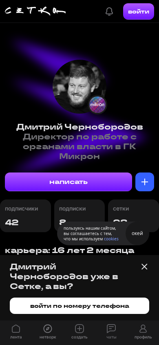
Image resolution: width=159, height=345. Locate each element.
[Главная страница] (35, 11)
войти (138, 11)
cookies (111, 239)
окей (137, 233)
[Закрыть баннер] (144, 266)
